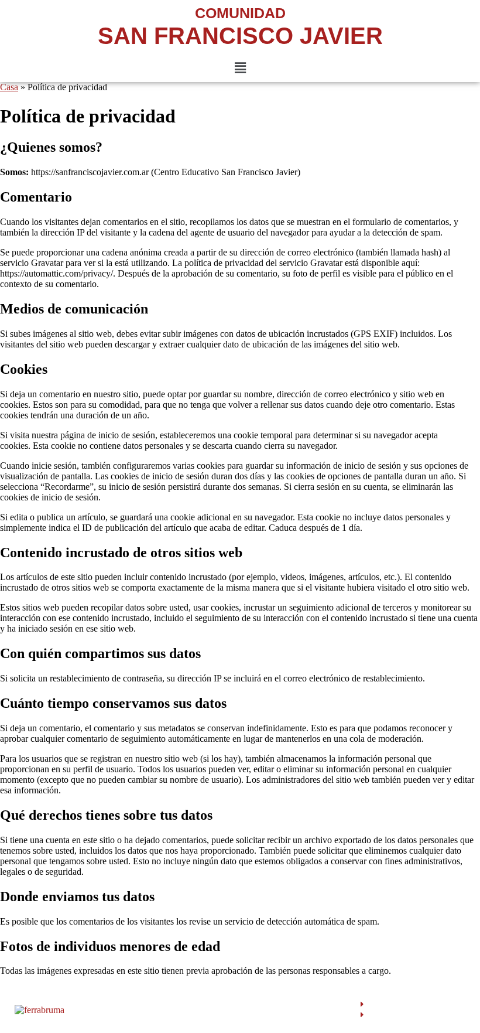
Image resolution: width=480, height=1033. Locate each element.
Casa (9, 87)
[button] (240, 68)
